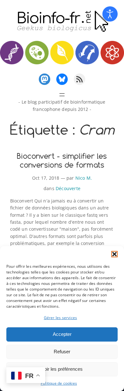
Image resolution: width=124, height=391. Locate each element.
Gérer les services (60, 317)
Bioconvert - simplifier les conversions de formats (62, 160)
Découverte (68, 188)
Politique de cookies (59, 383)
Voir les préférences (62, 369)
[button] (114, 254)
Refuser (62, 351)
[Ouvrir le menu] (62, 95)
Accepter (62, 334)
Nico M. (83, 178)
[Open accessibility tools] (110, 14)
